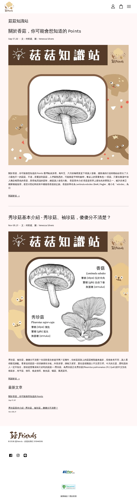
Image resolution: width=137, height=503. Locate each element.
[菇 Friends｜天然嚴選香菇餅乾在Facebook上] (10, 457)
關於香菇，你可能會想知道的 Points (44, 31)
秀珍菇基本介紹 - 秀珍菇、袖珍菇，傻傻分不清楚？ (59, 217)
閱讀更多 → (14, 196)
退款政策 (73, 496)
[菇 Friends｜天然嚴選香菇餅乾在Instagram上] (18, 457)
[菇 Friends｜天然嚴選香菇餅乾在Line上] (25, 457)
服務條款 (64, 496)
